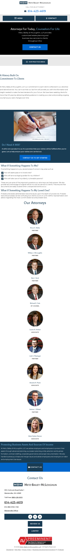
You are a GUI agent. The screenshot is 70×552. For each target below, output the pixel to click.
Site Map (18, 550)
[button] (18, 18)
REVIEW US (35, 524)
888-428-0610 (17, 497)
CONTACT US (35, 47)
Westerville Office (11, 511)
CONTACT (52, 18)
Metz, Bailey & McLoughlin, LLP (30, 547)
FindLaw (61, 550)
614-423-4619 (37, 11)
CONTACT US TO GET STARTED (35, 158)
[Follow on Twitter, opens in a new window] (35, 517)
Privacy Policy (26, 550)
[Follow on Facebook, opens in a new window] (30, 517)
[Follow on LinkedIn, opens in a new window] (40, 517)
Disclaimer (10, 550)
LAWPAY (35, 531)
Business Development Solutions (44, 550)
